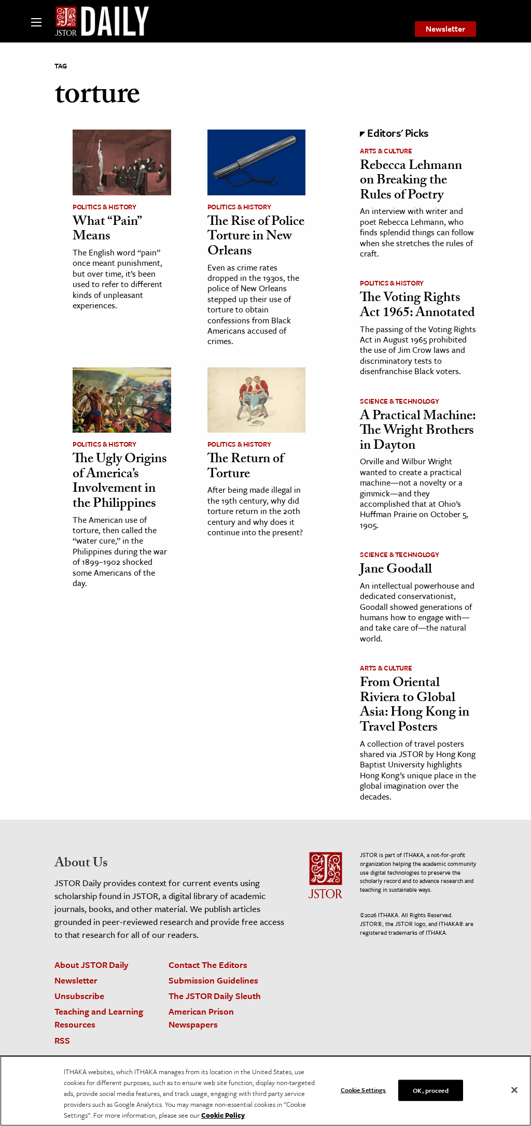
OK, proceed (430, 1089)
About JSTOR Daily (91, 964)
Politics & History (104, 207)
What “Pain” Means (107, 230)
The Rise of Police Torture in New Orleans (255, 237)
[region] (265, 1091)
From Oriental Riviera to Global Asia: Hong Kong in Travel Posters (414, 706)
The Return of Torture (245, 468)
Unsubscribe (79, 995)
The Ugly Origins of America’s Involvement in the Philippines (120, 482)
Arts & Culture (386, 151)
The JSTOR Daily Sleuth (215, 995)
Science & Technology (399, 401)
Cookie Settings (363, 1089)
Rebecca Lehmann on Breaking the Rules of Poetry (411, 181)
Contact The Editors (208, 964)
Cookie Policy (223, 1115)
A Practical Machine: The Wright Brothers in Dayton (418, 432)
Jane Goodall (396, 570)
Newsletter (445, 28)
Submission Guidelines (213, 980)
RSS (62, 1040)
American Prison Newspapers (201, 1018)
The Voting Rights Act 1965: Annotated (417, 306)
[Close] (514, 1089)
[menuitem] (445, 29)
